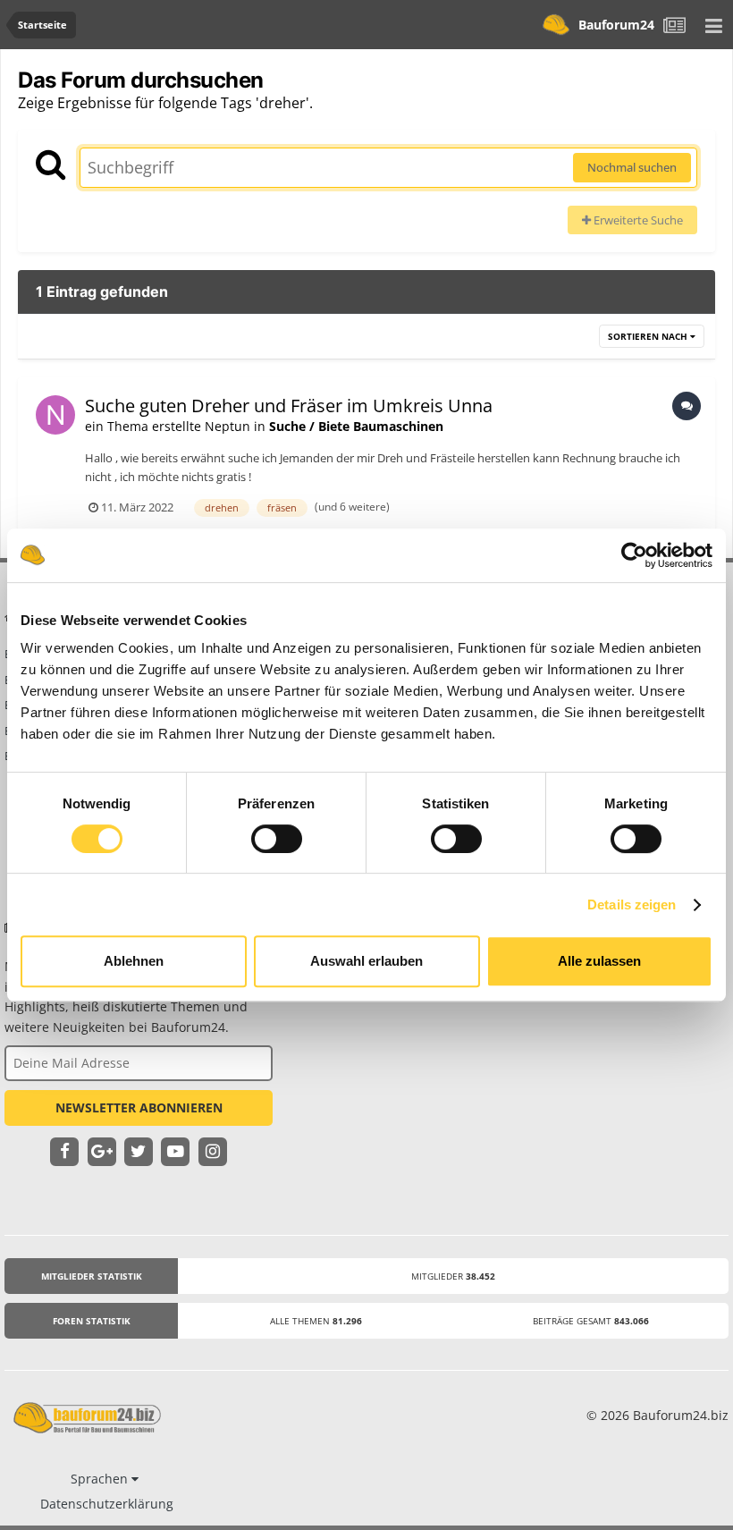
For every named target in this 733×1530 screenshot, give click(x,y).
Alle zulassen (599, 960)
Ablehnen (134, 960)
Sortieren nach (649, 336)
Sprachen (101, 1478)
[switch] (276, 838)
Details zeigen (631, 904)
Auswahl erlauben (366, 960)
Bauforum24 (616, 24)
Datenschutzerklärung (106, 1503)
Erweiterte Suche (637, 220)
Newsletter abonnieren (139, 1107)
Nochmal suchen (632, 167)
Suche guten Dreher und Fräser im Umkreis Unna (289, 405)
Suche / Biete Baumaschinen (356, 426)
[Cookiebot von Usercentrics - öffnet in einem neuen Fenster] (634, 555)
